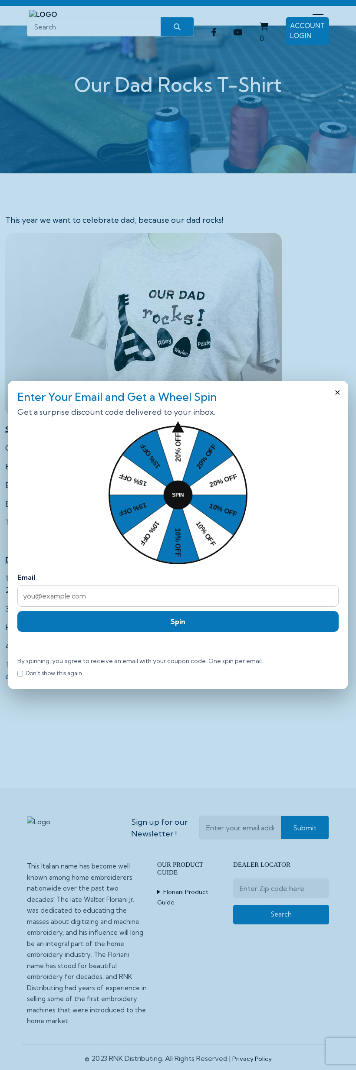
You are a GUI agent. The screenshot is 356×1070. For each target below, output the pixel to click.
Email (26, 577)
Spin (178, 621)
